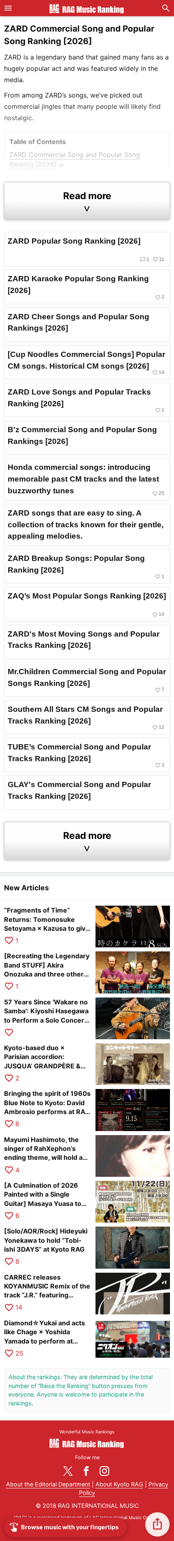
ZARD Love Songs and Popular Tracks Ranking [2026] (86, 400)
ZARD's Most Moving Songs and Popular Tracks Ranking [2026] (83, 640)
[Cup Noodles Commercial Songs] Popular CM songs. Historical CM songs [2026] (86, 363)
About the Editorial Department (48, 1484)
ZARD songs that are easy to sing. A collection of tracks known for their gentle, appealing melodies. (85, 525)
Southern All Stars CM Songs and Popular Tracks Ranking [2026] (86, 717)
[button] (157, 1524)
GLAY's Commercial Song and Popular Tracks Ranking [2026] (79, 790)
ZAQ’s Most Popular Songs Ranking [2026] (87, 604)
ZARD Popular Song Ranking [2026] (86, 249)
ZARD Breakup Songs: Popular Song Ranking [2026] (86, 566)
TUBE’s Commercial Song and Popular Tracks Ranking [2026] (86, 755)
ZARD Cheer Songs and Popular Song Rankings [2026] (78, 322)
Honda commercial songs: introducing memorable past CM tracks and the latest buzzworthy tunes (86, 479)
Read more (87, 201)
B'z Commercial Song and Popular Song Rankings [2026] (82, 435)
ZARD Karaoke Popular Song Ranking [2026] (86, 287)
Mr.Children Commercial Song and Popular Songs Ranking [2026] (87, 680)
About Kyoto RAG (119, 1484)
